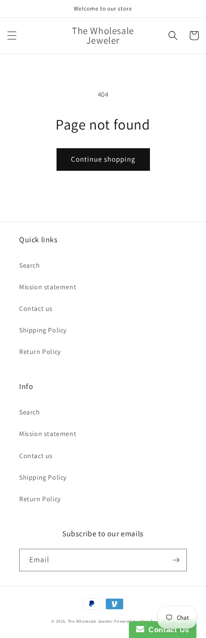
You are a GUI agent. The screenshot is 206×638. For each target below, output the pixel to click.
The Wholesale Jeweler (90, 621)
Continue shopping (103, 159)
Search (29, 265)
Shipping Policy (43, 330)
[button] (12, 35)
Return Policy (40, 351)
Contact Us (166, 630)
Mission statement (47, 287)
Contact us (36, 308)
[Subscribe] (175, 560)
